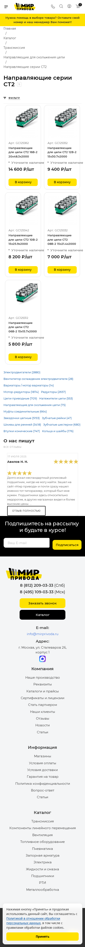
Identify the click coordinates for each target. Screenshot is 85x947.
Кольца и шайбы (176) (57, 431)
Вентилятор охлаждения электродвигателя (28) (38, 378)
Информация (42, 747)
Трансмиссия (42, 821)
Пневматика (42, 849)
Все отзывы (12, 447)
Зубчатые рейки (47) (57, 418)
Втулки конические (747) (21, 431)
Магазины (42, 756)
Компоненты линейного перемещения (42, 828)
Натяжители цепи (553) (56, 398)
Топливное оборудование (42, 842)
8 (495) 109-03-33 (36, 592)
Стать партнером (42, 705)
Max (42, 659)
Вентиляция (42, 835)
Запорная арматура (43, 855)
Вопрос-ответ (42, 790)
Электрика (43, 862)
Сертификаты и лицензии (42, 698)
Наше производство (42, 677)
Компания (42, 668)
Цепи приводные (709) (20, 398)
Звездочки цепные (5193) (21, 418)
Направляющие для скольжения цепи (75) (34, 405)
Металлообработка (42, 890)
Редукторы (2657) (53, 392)
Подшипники (42, 876)
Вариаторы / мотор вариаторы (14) (28, 385)
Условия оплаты (42, 763)
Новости (42, 725)
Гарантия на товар (42, 777)
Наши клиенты (42, 712)
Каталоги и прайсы (42, 691)
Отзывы (42, 718)
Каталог (42, 615)
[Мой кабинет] (69, 6)
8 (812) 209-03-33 (36, 585)
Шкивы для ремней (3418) (22, 424)
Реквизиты (42, 684)
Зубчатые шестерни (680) (61, 424)
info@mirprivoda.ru (42, 634)
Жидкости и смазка (42, 869)
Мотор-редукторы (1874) (21, 392)
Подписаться (67, 545)
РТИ (42, 883)
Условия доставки (42, 770)
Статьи (42, 732)
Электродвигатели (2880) (21, 372)
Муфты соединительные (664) (25, 411)
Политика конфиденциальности (42, 783)
